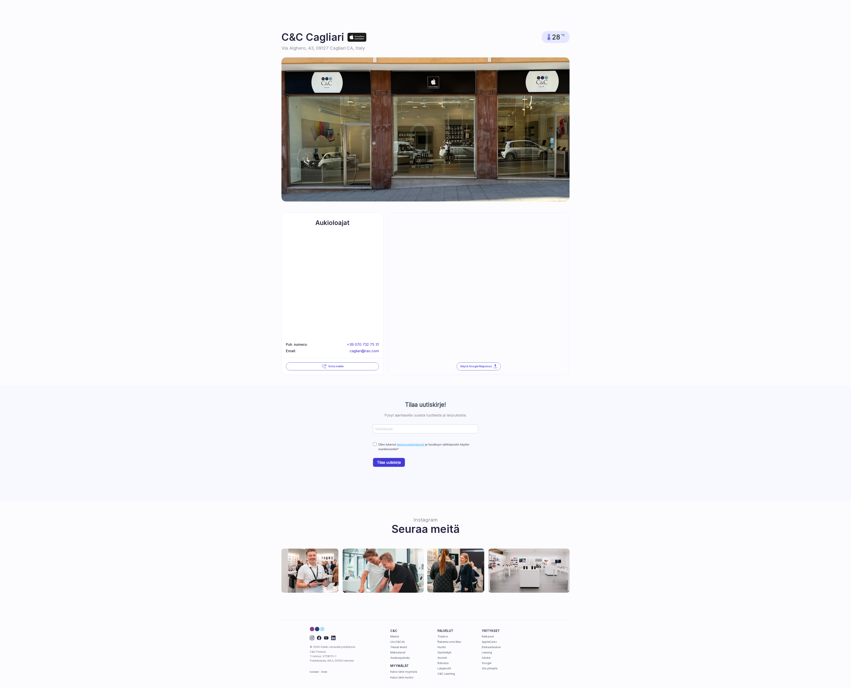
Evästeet (314, 671)
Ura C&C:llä (397, 641)
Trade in (442, 636)
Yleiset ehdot (398, 647)
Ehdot (324, 671)
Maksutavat (398, 652)
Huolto (441, 647)
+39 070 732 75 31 (363, 344)
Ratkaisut (488, 636)
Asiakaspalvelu (400, 657)
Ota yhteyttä (490, 668)
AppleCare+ (489, 641)
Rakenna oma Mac (449, 641)
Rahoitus (443, 663)
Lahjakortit (444, 668)
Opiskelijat (444, 652)
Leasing (487, 652)
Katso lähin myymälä (403, 671)
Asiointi (442, 657)
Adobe (486, 657)
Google (486, 663)
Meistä (394, 636)
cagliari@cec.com (364, 351)
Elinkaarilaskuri (491, 647)
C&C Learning (446, 673)
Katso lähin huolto (402, 677)
